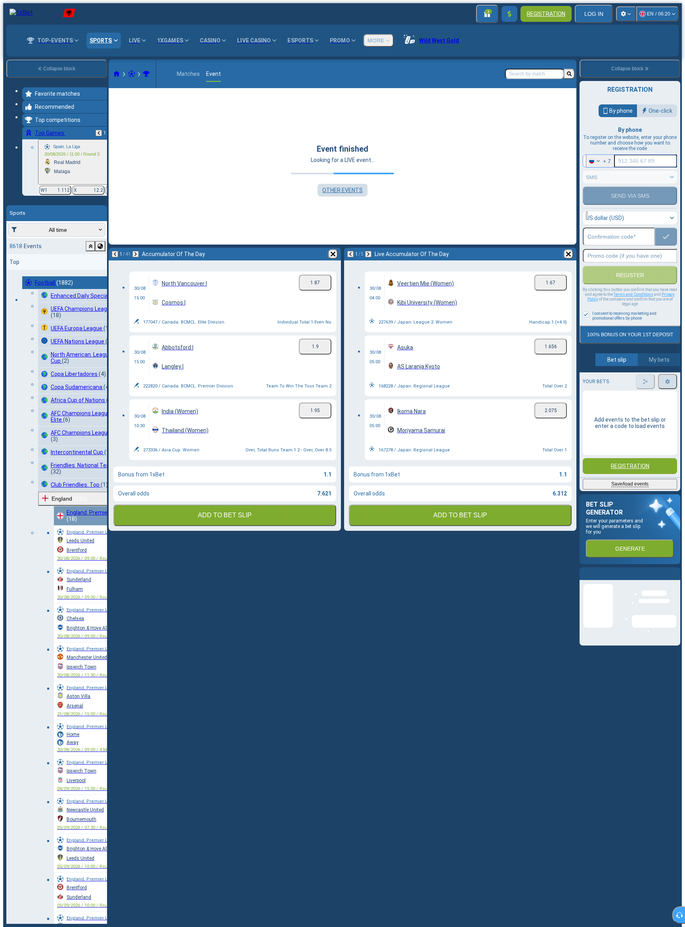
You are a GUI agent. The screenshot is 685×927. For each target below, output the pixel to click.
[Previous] (99, 133)
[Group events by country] (100, 246)
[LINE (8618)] (116, 74)
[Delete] (333, 254)
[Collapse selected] (90, 246)
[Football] (131, 74)
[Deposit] (509, 14)
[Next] (135, 254)
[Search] (569, 74)
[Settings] (626, 13)
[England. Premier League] (146, 74)
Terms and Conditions (633, 294)
